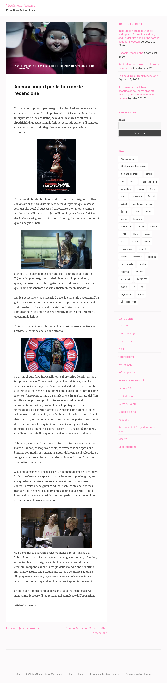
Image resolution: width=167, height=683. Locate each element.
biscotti (132, 181)
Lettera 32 (124, 388)
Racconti (123, 419)
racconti (127, 264)
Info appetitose (127, 372)
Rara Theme (112, 674)
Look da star (126, 396)
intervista (126, 226)
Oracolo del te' (127, 411)
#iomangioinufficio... (130, 174)
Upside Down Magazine (20, 6)
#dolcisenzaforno (128, 159)
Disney (152, 189)
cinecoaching (126, 333)
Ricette (122, 439)
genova (124, 219)
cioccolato (126, 189)
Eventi (151, 196)
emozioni (137, 196)
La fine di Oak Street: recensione (138, 76)
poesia (152, 256)
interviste (140, 226)
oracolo (143, 249)
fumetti (148, 211)
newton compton (127, 249)
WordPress (145, 674)
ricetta (142, 264)
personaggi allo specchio (131, 257)
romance (139, 271)
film (27, 68)
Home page (125, 364)
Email (121, 119)
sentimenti (125, 279)
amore (149, 174)
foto (137, 211)
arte (122, 181)
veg (142, 287)
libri (124, 234)
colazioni (140, 189)
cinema (21, 68)
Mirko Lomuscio (48, 66)
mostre (123, 242)
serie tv (142, 279)
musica (135, 242)
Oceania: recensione (130, 53)
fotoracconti (126, 356)
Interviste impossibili (131, 380)
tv (134, 286)
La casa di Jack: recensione (22, 628)
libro (135, 234)
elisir (121, 349)
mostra (147, 234)
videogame (128, 302)
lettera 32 (154, 226)
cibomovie (124, 325)
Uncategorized (127, 446)
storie (124, 286)
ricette (125, 271)
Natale (147, 242)
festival (124, 204)
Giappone (137, 219)
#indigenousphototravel (133, 166)
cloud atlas (125, 341)
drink (123, 196)
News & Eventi (127, 404)
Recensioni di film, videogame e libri (77, 66)
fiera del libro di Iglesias (142, 204)
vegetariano (126, 294)
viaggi (141, 294)
